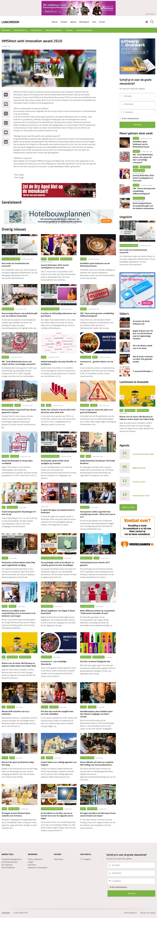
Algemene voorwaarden (37, 867)
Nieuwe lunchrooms (54, 30)
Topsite (152, 913)
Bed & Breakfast (8, 867)
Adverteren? (150, 14)
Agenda (73, 22)
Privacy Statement (35, 859)
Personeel (6, 30)
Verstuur (137, 125)
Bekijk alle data (128, 507)
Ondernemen (36, 30)
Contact (102, 22)
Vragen (31, 862)
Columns (69, 30)
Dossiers (64, 22)
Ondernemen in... (20, 30)
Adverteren (58, 859)
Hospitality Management (12, 859)
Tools (94, 22)
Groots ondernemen (84, 30)
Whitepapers (84, 22)
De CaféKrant (7, 865)
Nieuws (55, 22)
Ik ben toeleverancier (130, 118)
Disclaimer (32, 865)
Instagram (87, 859)
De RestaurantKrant (10, 862)
